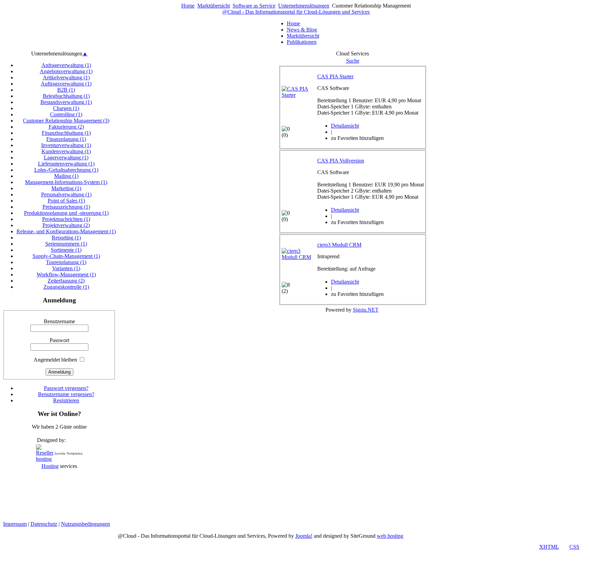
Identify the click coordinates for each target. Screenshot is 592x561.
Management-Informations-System (66, 182)
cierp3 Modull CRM (339, 245)
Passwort (59, 340)
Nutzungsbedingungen (85, 524)
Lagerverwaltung (66, 157)
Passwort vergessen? (66, 388)
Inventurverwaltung (66, 145)
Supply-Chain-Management (66, 256)
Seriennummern (66, 244)
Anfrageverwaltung (66, 65)
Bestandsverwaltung (66, 102)
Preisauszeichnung (66, 207)
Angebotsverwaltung (66, 71)
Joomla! (303, 536)
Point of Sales (66, 201)
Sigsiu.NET (366, 310)
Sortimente (66, 250)
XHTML (549, 547)
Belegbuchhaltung (66, 96)
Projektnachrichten (66, 219)
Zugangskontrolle (66, 287)
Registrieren (66, 400)
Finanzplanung (66, 139)
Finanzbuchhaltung (66, 133)
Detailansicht (345, 126)
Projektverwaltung (66, 225)
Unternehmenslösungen (303, 6)
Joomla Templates (68, 453)
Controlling (66, 114)
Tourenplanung (66, 262)
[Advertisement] (561, 418)
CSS (574, 547)
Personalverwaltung (66, 194)
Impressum (15, 524)
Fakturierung (66, 127)
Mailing (66, 176)
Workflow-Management (66, 274)
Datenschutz (43, 524)
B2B (66, 90)
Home (188, 6)
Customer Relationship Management (66, 120)
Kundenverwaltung (66, 151)
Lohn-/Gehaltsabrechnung (66, 170)
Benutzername (59, 321)
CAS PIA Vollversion (340, 161)
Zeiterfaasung (66, 281)
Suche (352, 61)
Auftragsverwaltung (66, 84)
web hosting (390, 536)
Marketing (66, 188)
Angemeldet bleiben (55, 360)
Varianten (66, 268)
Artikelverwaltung (66, 77)
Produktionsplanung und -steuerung (66, 213)
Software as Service (254, 6)
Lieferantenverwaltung (66, 164)
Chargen (66, 108)
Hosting (50, 466)
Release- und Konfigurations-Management (66, 231)
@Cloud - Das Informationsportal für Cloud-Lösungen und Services (296, 12)
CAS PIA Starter (335, 76)
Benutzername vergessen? (66, 394)
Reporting (66, 237)
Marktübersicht (213, 6)
